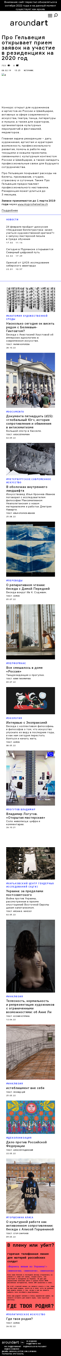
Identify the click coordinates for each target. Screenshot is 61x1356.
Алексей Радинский (23, 1150)
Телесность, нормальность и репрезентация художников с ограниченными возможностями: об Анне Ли (30, 1006)
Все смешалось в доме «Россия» (24, 669)
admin (16, 596)
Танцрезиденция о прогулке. (25, 675)
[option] (30, 790)
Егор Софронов (20, 1233)
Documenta (16, 412)
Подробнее (10, 210)
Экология (15, 718)
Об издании (31, 1341)
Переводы (15, 580)
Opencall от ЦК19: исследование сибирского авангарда (27, 264)
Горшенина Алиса (20, 1217)
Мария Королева (21, 344)
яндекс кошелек (11, 1349)
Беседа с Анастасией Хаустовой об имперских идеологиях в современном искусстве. (30, 337)
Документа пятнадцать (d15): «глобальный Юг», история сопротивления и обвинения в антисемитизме (29, 421)
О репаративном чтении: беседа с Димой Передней (28, 586)
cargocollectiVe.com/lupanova (22, 1351)
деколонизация (20, 1138)
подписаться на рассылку (35, 1346)
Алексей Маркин (21, 434)
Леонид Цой (19, 1092)
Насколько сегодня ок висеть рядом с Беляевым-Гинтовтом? (30, 327)
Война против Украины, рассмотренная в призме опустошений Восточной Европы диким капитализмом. (27, 903)
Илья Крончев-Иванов (24, 513)
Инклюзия (15, 996)
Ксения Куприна (21, 1016)
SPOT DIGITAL (18, 1354)
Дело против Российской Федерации (26, 1144)
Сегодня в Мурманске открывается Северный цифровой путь (29, 251)
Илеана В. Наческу (22, 911)
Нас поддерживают (12, 1346)
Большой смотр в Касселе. (24, 430)
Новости (12, 219)
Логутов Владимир (21, 809)
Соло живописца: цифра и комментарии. (23, 823)
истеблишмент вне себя (25, 1088)
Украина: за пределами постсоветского (24, 893)
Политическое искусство (26, 1314)
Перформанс (17, 663)
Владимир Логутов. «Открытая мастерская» (25, 815)
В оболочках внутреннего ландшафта (26, 488)
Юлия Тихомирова (22, 679)
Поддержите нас (33, 1344)
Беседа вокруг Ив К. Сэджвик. (26, 592)
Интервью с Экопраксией (26, 722)
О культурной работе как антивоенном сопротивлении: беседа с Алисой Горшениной (30, 1225)
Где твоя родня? (19, 1319)
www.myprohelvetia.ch (33, 204)
